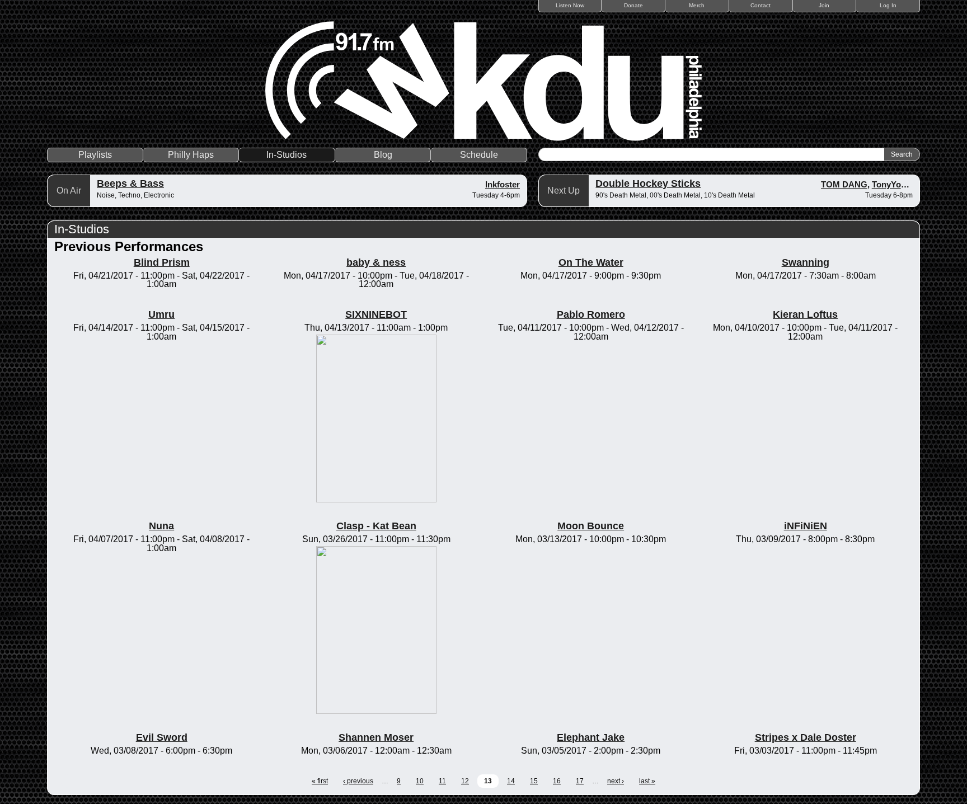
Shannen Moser (376, 737)
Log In (888, 5)
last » (647, 781)
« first (320, 781)
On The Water (590, 262)
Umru (161, 314)
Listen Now (570, 5)
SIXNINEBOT (376, 314)
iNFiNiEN (805, 526)
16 (557, 781)
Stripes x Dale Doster (805, 737)
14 (511, 781)
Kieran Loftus (805, 314)
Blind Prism (162, 262)
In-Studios (286, 154)
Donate (633, 5)
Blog (383, 154)
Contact (760, 5)
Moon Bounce (590, 526)
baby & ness (376, 262)
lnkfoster (502, 184)
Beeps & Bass (130, 183)
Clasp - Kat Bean (376, 526)
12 (465, 781)
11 (442, 781)
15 (534, 781)
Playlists (95, 154)
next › (615, 781)
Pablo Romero (591, 314)
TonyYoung (894, 184)
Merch (697, 5)
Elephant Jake (591, 737)
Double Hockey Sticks (648, 183)
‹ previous (358, 781)
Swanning (805, 262)
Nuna (161, 526)
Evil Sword (161, 737)
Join (824, 5)
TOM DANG (844, 184)
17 (580, 781)
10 (420, 781)
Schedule (479, 154)
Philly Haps (191, 154)
